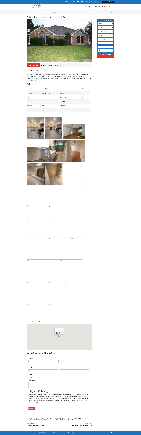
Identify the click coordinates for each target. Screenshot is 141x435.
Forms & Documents (65, 12)
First (30, 364)
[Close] (62, 330)
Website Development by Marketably (63, 433)
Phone (61, 368)
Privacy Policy (104, 12)
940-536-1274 (89, 6)
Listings (38, 12)
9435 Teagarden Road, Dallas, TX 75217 (81, 424)
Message (31, 380)
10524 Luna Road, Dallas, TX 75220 (35, 424)
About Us (46, 12)
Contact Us (78, 12)
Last (61, 364)
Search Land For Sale (108, 1)
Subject (30, 374)
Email (30, 368)
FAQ (53, 12)
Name (30, 358)
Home (31, 12)
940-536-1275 (99, 6)
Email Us (107, 6)
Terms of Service (90, 12)
